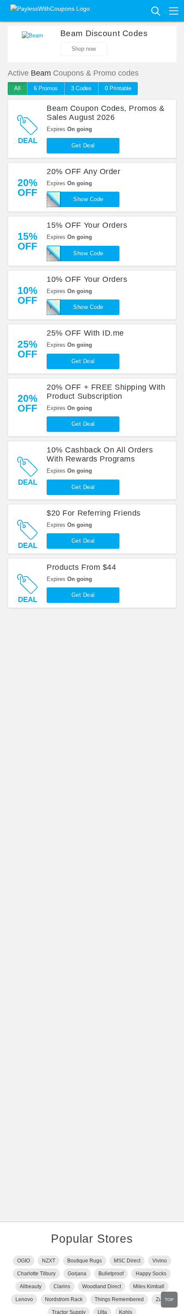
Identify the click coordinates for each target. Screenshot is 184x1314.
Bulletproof (111, 1274)
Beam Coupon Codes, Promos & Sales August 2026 (106, 113)
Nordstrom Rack (64, 1299)
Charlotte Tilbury (36, 1274)
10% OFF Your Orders (87, 279)
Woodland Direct (101, 1286)
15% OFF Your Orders (87, 225)
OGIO (23, 1261)
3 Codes (81, 88)
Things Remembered (119, 1299)
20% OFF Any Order (83, 171)
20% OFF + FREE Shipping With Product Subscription (106, 391)
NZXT (48, 1261)
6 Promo (46, 88)
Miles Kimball (148, 1286)
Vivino (159, 1261)
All (17, 88)
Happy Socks (151, 1274)
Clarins (61, 1286)
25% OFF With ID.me (85, 333)
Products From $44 (81, 567)
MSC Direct (127, 1261)
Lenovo (24, 1299)
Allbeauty (31, 1286)
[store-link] (32, 44)
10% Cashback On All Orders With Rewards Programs (100, 454)
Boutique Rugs (84, 1261)
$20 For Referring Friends (94, 513)
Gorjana (77, 1274)
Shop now (83, 49)
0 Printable (118, 88)
